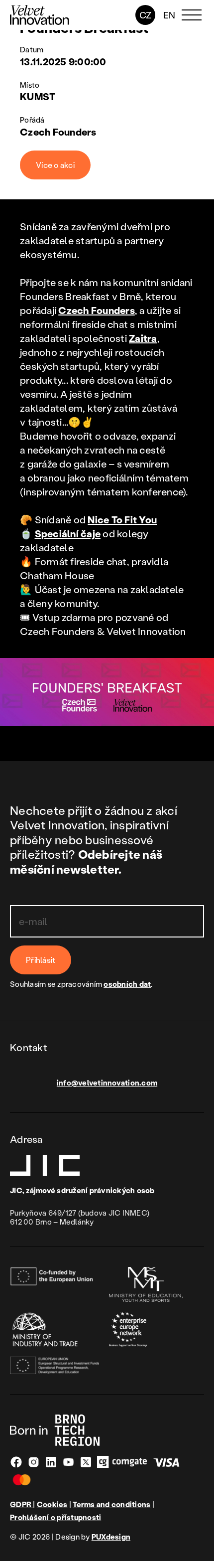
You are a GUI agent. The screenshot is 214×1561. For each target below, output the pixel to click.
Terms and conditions (111, 1504)
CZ (145, 15)
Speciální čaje (68, 533)
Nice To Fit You (122, 519)
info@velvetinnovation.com (107, 1083)
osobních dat (127, 984)
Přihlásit (40, 959)
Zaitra (143, 337)
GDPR (21, 1504)
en (169, 15)
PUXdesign (111, 1537)
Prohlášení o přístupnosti (55, 1517)
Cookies (52, 1504)
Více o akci (55, 164)
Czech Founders (96, 310)
